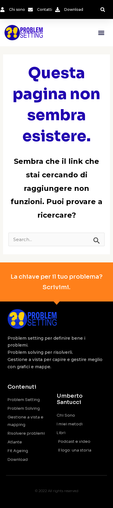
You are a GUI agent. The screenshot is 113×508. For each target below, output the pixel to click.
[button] (102, 9)
